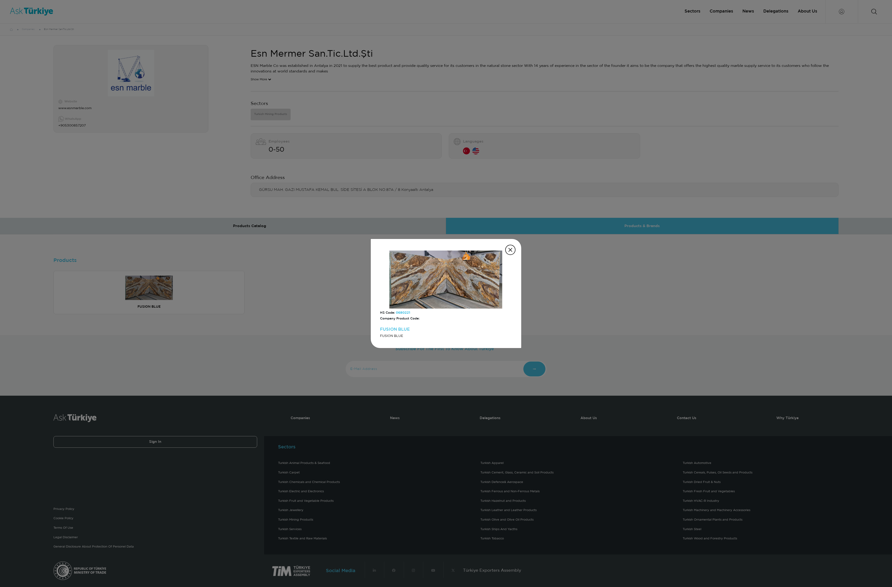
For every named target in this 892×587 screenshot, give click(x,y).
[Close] (510, 250)
